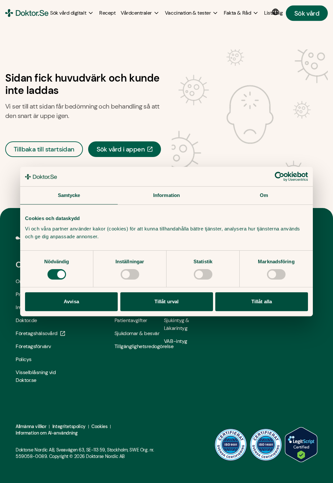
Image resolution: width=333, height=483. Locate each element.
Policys (24, 359)
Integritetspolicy (69, 426)
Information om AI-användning (46, 433)
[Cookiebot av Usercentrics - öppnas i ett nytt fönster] (279, 176)
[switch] (130, 274)
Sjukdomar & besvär (136, 333)
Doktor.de (26, 320)
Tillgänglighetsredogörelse (139, 346)
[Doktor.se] (26, 13)
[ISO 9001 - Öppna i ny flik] (231, 444)
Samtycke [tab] (69, 195)
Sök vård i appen (121, 149)
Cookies (99, 426)
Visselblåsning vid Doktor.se (36, 376)
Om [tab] (264, 195)
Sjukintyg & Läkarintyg (176, 324)
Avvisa (71, 301)
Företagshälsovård (37, 333)
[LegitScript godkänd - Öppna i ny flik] (301, 444)
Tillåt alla (261, 301)
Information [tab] (166, 195)
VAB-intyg (175, 341)
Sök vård (306, 13)
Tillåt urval (166, 301)
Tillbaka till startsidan (44, 149)
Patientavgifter (130, 320)
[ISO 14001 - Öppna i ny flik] (266, 444)
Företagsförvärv (33, 346)
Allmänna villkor (31, 426)
